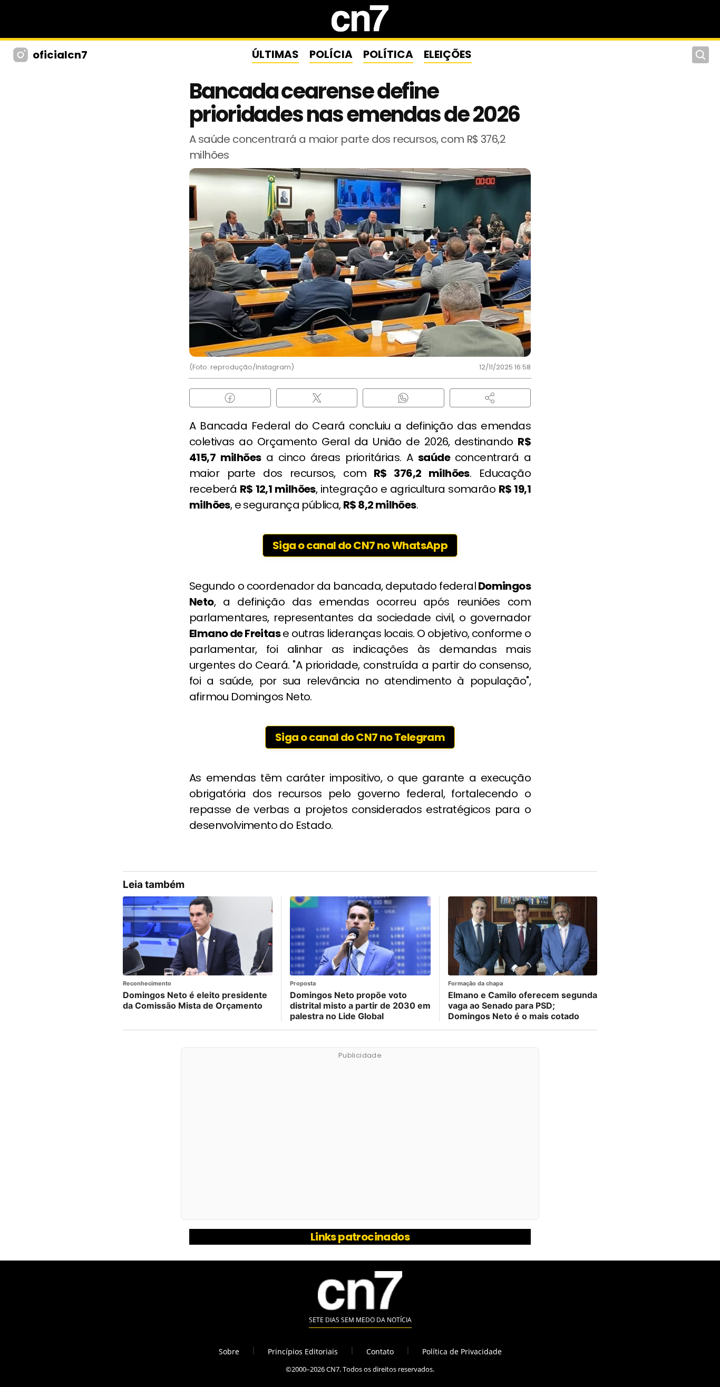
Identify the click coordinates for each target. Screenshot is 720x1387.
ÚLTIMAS (275, 54)
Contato (380, 1351)
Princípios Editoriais (303, 1351)
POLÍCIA (331, 54)
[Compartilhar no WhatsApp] (403, 397)
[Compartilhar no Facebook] (230, 397)
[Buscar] (700, 54)
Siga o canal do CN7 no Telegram (360, 737)
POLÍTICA (388, 54)
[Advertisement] (360, 1139)
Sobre (229, 1351)
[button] (490, 397)
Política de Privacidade (462, 1351)
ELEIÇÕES (448, 54)
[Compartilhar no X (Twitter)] (317, 397)
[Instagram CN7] (22, 55)
